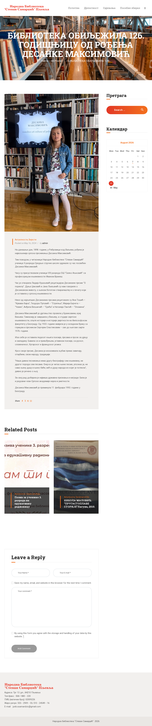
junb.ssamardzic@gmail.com (27, 706)
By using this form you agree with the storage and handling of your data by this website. (52, 635)
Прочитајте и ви (82, 497)
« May (115, 187)
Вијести (32, 239)
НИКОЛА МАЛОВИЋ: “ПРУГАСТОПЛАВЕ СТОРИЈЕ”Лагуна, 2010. (79, 503)
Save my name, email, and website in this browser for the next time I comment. (52, 583)
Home (45, 60)
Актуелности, (20, 494)
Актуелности (21, 239)
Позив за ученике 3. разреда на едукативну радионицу (28, 502)
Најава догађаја (33, 494)
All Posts (56, 60)
